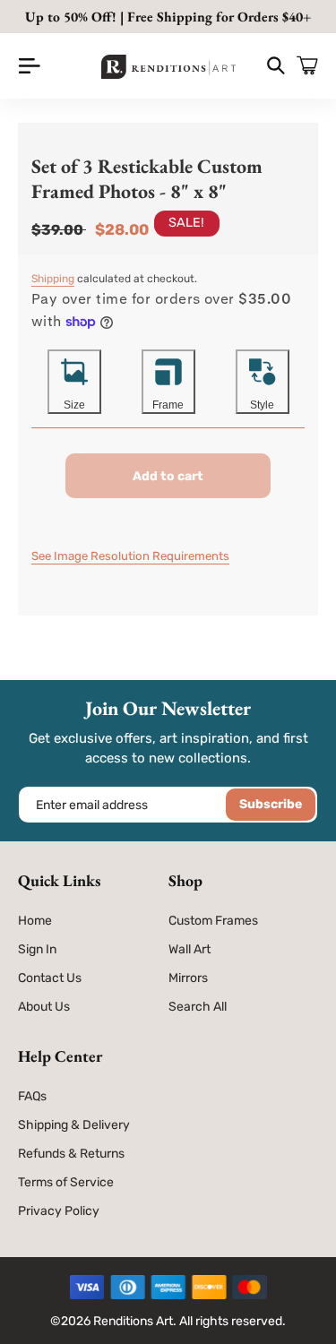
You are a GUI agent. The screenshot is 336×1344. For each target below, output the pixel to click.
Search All (197, 1006)
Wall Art (189, 949)
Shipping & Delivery (74, 1125)
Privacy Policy (58, 1211)
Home (35, 920)
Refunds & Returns (71, 1153)
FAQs (32, 1096)
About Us (44, 1006)
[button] (29, 66)
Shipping (52, 278)
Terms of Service (66, 1182)
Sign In (37, 949)
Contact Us (50, 978)
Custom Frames (213, 920)
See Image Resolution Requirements (130, 556)
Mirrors (188, 978)
